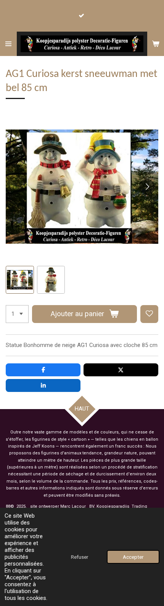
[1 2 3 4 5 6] (17, 314)
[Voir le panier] (155, 44)
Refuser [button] (79, 557)
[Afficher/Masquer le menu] (8, 44)
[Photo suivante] (146, 186)
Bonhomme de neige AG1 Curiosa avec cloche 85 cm (91, 345)
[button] (20, 280)
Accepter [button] (133, 557)
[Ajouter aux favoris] (149, 314)
